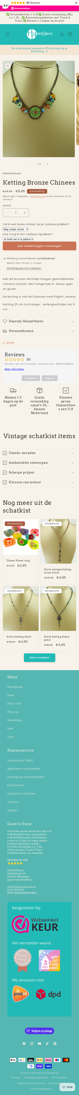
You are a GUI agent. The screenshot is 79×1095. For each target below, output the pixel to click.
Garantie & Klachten (21, 793)
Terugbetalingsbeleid (36, 1077)
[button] (7, 34)
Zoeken (12, 810)
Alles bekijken (39, 657)
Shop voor (14, 703)
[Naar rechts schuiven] (48, 164)
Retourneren (16, 785)
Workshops (14, 720)
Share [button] (10, 343)
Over (10, 737)
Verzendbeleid (56, 1083)
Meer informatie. (15, 369)
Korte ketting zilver (19, 636)
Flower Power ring (18, 560)
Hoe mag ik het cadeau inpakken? (28, 234)
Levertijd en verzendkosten (26, 777)
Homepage (15, 687)
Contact (13, 802)
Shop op (13, 712)
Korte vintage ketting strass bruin (57, 571)
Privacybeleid (59, 1077)
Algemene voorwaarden (23, 769)
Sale (10, 728)
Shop (10, 695)
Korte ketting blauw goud (57, 638)
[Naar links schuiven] (31, 164)
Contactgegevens (41, 1088)
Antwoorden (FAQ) (20, 760)
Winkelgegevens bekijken (24, 268)
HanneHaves (37, 1072)
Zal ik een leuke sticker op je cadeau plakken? (36, 224)
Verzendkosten (37, 196)
